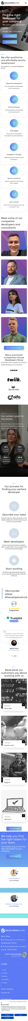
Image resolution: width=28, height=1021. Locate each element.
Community (5, 979)
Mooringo (8, 708)
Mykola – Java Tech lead (11, 279)
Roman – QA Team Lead (11, 337)
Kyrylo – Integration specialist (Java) (9, 250)
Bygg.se (7, 782)
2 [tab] (13, 656)
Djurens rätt (9, 745)
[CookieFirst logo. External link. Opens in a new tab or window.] (1, 1003)
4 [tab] (16, 656)
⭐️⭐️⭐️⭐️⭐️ (14, 609)
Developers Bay (5, 993)
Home (4, 970)
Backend (5, 253)
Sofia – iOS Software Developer (10, 307)
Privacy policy (13, 1001)
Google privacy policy (22, 1001)
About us (4, 976)
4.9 (14, 604)
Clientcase (7, 706)
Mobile (4, 310)
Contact (4, 983)
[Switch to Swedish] (14, 985)
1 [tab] (11, 656)
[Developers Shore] (10, 3)
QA (3, 339)
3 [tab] (14, 656)
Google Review (14, 610)
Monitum (7, 819)
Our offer (4, 973)
